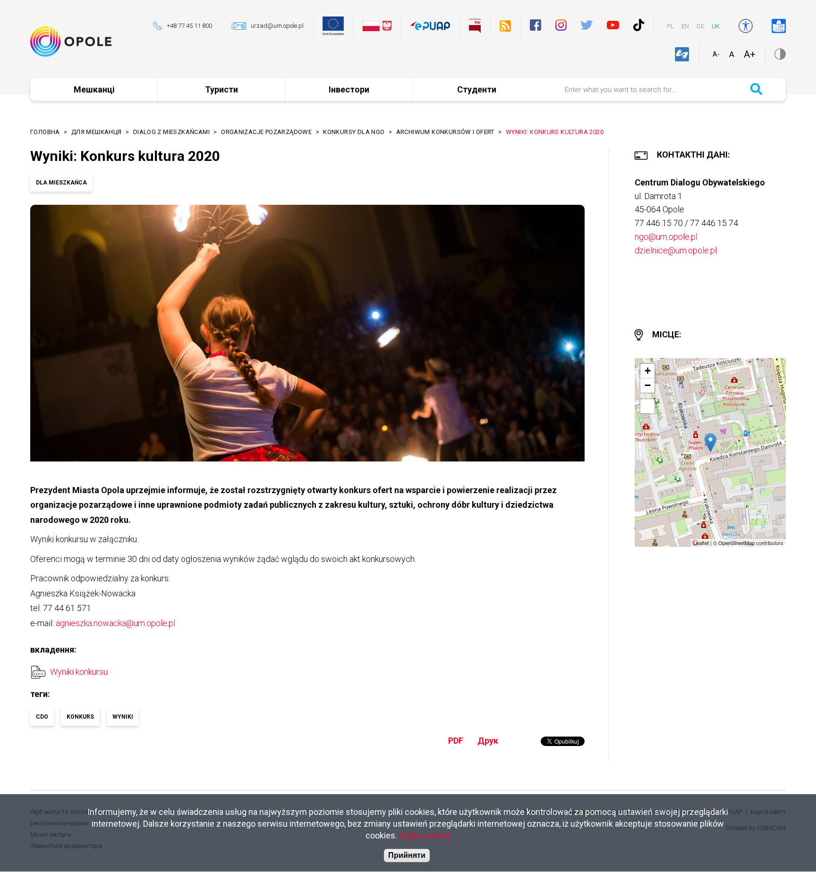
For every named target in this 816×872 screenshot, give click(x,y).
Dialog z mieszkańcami (171, 131)
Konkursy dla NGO (353, 131)
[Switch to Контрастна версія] (780, 54)
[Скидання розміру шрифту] (731, 54)
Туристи (221, 89)
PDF (455, 741)
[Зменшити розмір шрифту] (716, 54)
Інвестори (349, 89)
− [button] (648, 385)
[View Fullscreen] (647, 406)
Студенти (476, 89)
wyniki (122, 716)
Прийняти (406, 856)
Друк (487, 741)
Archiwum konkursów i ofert (445, 131)
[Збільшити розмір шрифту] (750, 54)
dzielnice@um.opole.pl (676, 250)
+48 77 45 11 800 (189, 25)
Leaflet (701, 542)
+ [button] (648, 371)
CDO (42, 716)
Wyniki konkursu (79, 672)
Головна (45, 131)
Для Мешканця (96, 131)
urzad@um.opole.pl (277, 25)
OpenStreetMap (736, 542)
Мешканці (94, 89)
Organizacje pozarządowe (266, 131)
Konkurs (80, 716)
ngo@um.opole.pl (666, 237)
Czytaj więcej (424, 836)
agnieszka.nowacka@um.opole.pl (115, 623)
